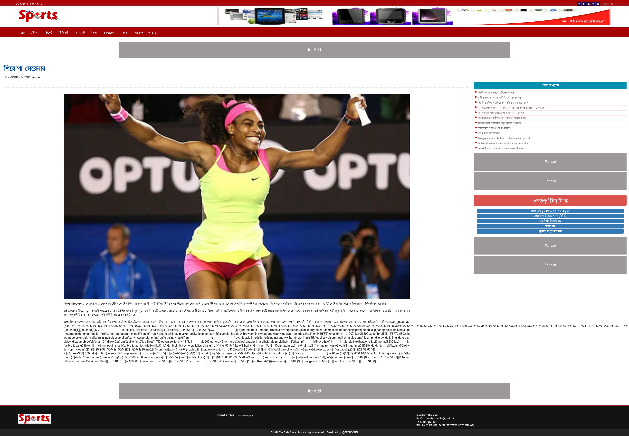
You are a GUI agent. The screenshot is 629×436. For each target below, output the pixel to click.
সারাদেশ (138, 33)
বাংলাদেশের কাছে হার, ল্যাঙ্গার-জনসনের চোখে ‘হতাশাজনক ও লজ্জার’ (511, 108)
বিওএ (94, 33)
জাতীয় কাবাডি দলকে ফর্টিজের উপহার (496, 93)
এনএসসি (81, 33)
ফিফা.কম (550, 226)
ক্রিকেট (49, 33)
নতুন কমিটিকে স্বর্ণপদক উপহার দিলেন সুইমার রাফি (502, 118)
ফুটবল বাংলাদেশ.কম (550, 231)
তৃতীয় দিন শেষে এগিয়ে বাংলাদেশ (494, 128)
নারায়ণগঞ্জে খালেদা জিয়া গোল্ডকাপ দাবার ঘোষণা (501, 113)
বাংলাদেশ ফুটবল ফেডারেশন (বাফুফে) (550, 211)
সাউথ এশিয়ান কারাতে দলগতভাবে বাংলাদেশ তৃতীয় (503, 143)
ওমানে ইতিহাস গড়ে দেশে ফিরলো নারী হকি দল (501, 148)
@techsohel (350, 432)
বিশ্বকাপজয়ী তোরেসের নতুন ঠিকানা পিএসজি (499, 123)
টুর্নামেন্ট (64, 33)
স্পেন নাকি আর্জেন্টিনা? (489, 133)
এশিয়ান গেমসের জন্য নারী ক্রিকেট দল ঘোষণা (499, 98)
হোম (23, 33)
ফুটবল (34, 33)
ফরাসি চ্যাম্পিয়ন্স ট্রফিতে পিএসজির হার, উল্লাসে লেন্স (503, 103)
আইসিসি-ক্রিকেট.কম (550, 221)
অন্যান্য (152, 33)
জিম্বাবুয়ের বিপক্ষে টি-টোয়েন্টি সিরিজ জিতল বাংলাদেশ (504, 138)
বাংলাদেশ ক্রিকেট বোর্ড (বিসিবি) (550, 216)
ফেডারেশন (110, 33)
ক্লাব (125, 33)
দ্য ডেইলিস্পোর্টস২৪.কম (427, 415)
